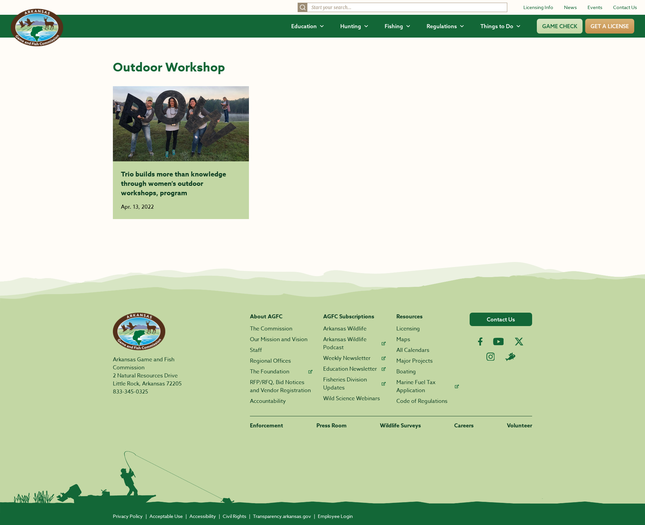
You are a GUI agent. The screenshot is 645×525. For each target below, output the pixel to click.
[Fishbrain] (510, 357)
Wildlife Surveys (400, 426)
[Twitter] (519, 341)
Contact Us (625, 7)
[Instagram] (490, 357)
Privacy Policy (128, 516)
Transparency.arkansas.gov (282, 516)
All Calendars (412, 350)
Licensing (408, 329)
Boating (406, 372)
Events (595, 7)
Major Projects (414, 361)
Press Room (331, 426)
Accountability (268, 401)
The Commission (271, 329)
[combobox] (402, 7)
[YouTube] (498, 341)
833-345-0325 (130, 392)
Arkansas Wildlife (345, 329)
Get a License (610, 26)
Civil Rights (234, 516)
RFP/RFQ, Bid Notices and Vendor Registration (280, 386)
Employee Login (335, 516)
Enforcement (266, 426)
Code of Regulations (421, 401)
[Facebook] (480, 341)
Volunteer (519, 426)
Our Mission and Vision (278, 339)
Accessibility (202, 516)
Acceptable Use (166, 516)
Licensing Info (538, 7)
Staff (256, 350)
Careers (464, 426)
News (570, 7)
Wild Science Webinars (351, 399)
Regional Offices (270, 361)
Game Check (559, 26)
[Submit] (302, 7)
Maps (403, 339)
